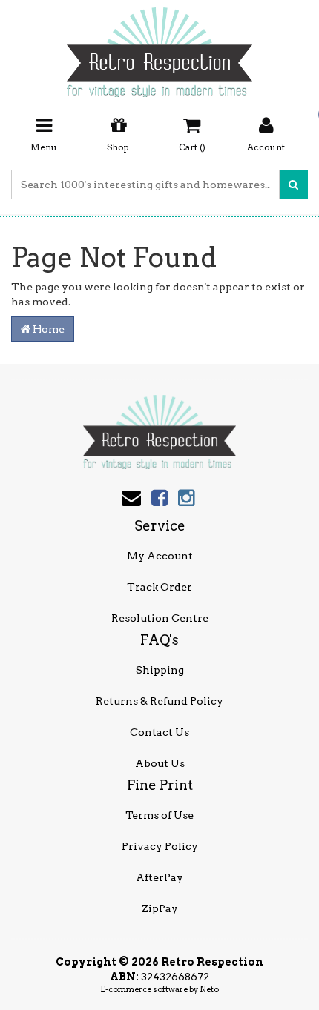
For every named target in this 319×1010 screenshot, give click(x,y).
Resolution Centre (159, 618)
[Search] (293, 184)
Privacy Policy (160, 846)
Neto (209, 989)
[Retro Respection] (159, 47)
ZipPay (160, 908)
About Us (160, 763)
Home (47, 329)
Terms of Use (159, 815)
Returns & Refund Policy (159, 701)
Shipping (160, 670)
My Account (160, 556)
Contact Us (159, 732)
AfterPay (159, 877)
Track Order (159, 587)
